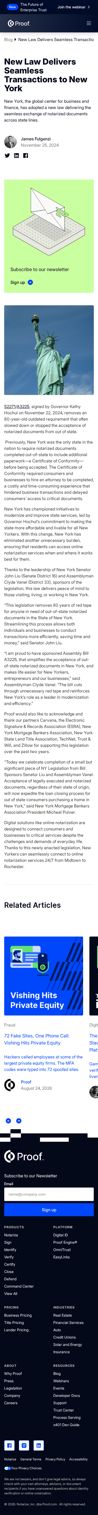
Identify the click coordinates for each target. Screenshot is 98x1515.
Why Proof (13, 1373)
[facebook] (9, 1445)
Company (12, 1395)
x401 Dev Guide (66, 1424)
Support (59, 1403)
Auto (57, 1330)
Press (9, 1381)
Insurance (61, 1352)
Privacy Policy (55, 1459)
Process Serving (66, 1417)
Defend (10, 1279)
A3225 (23, 406)
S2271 (9, 406)
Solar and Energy (67, 1344)
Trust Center (63, 1410)
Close (9, 1271)
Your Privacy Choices (26, 1468)
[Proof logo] (24, 1157)
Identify (10, 1249)
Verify (9, 1257)
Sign (7, 1242)
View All (10, 1293)
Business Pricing (18, 1315)
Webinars (61, 1381)
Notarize (11, 1235)
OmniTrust (62, 1249)
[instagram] (24, 1445)
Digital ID (60, 1235)
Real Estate (62, 1315)
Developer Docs (66, 1395)
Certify (9, 1264)
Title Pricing (14, 1322)
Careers (11, 1403)
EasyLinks (61, 1257)
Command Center (19, 1286)
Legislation (13, 1388)
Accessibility (78, 1459)
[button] (89, 23)
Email (8, 1183)
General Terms (30, 1459)
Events (58, 1388)
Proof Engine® (65, 1242)
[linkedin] (38, 1445)
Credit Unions (64, 1337)
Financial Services (68, 1322)
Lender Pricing (16, 1330)
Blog (8, 39)
